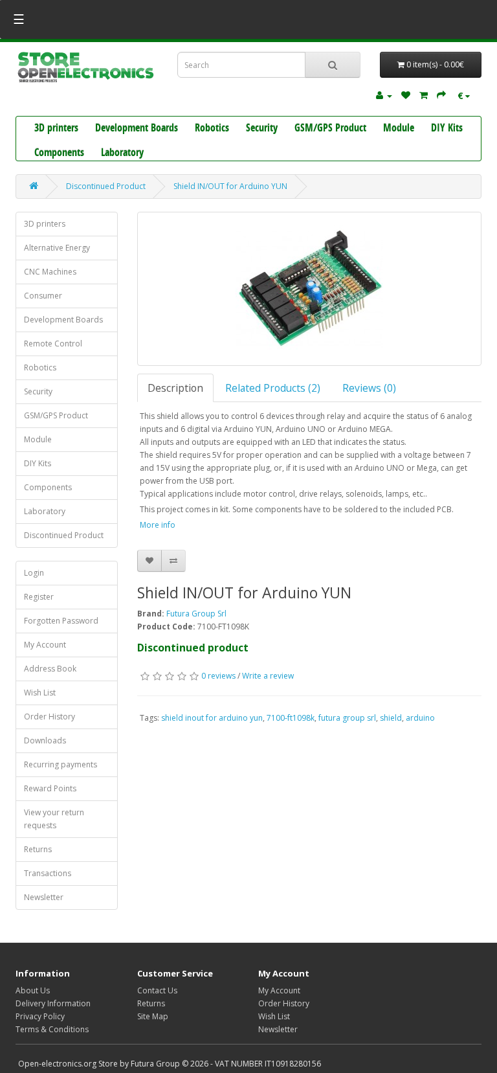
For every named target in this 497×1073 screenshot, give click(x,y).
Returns (38, 849)
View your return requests (54, 819)
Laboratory (122, 153)
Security (262, 129)
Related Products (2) (272, 388)
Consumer (43, 295)
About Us (33, 990)
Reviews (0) (369, 388)
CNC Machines (50, 271)
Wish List (40, 692)
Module (398, 129)
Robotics (212, 129)
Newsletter (43, 897)
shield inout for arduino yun (212, 717)
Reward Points (50, 788)
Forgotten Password (61, 620)
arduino (420, 717)
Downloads (45, 740)
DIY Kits (447, 129)
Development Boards (136, 129)
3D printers (56, 129)
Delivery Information (53, 1003)
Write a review (268, 675)
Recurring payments (60, 764)
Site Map (152, 1016)
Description (175, 388)
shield (391, 717)
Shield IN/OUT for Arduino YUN (230, 186)
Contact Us (157, 990)
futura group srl (347, 717)
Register (39, 596)
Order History (49, 716)
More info (157, 524)
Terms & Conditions (52, 1029)
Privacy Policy (40, 1016)
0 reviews (218, 675)
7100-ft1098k (291, 717)
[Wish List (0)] (405, 95)
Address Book (50, 668)
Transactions (47, 873)
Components (59, 153)
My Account (45, 644)
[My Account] (384, 95)
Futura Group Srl (196, 613)
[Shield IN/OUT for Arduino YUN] (309, 289)
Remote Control (53, 343)
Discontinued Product (106, 186)
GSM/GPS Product (330, 129)
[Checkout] (441, 95)
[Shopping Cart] (423, 95)
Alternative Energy (57, 247)
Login (34, 572)
